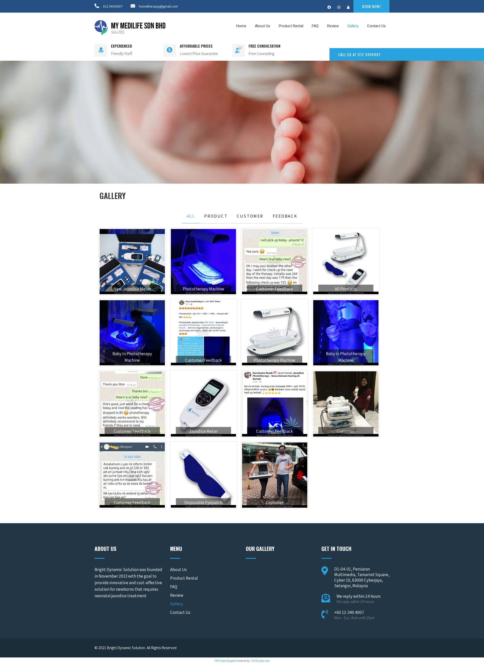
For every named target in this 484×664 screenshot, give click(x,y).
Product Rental (291, 26)
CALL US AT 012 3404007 (359, 54)
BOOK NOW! (371, 6)
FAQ (315, 26)
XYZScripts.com (260, 660)
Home (241, 26)
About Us (262, 26)
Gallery (352, 26)
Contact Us (376, 26)
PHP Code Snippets (225, 660)
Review (333, 26)
